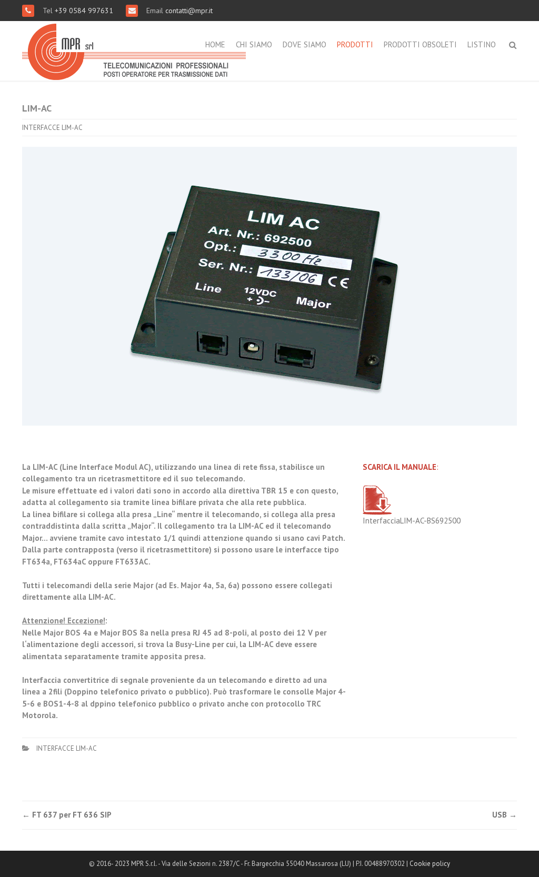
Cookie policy (430, 863)
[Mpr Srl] (134, 50)
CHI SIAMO (254, 44)
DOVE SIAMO (304, 44)
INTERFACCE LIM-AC (52, 127)
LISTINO (481, 44)
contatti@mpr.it (189, 10)
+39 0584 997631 (85, 10)
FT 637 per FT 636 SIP (67, 815)
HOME (215, 44)
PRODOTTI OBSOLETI (420, 44)
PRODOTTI (355, 44)
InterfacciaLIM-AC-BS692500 (412, 521)
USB (504, 815)
